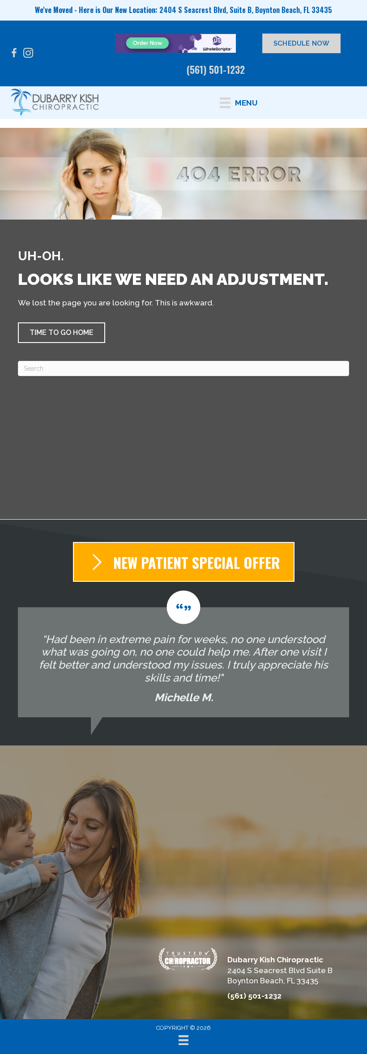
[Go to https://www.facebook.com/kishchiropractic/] (14, 54)
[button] (61, 332)
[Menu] (183, 1040)
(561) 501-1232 (216, 69)
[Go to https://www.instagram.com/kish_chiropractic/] (28, 54)
